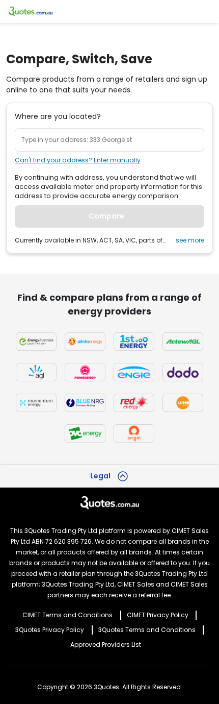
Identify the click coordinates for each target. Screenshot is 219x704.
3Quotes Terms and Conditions (147, 629)
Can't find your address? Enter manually (78, 160)
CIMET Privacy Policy (157, 615)
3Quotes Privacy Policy (49, 629)
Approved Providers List (105, 644)
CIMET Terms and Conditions (67, 615)
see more (190, 240)
